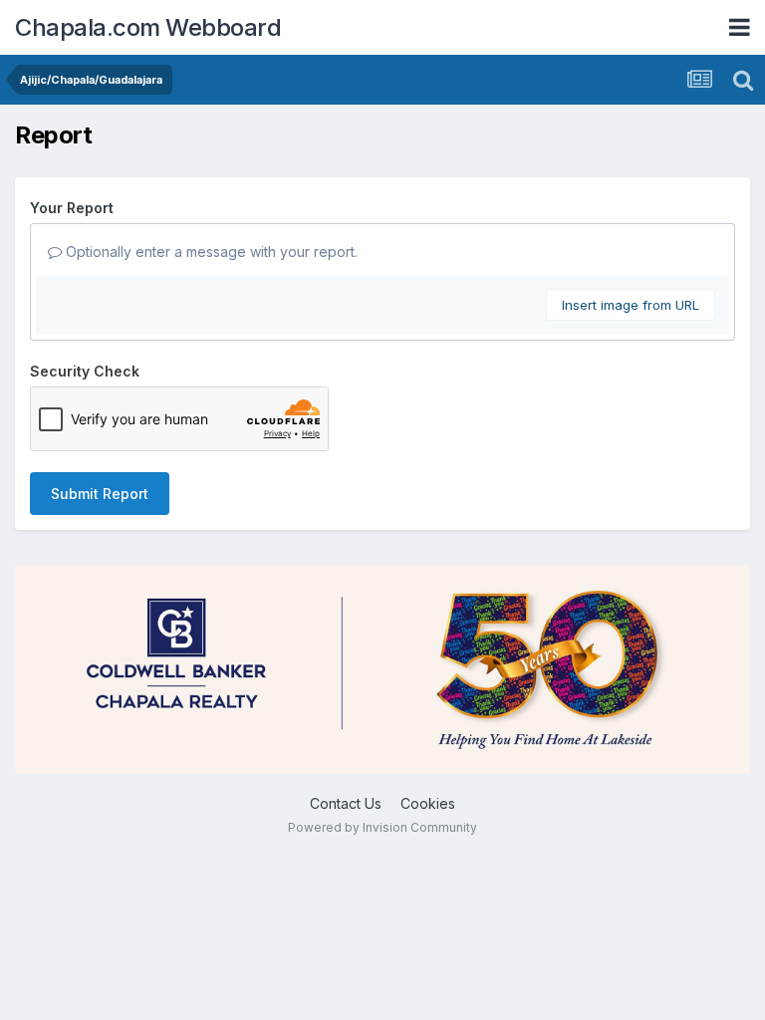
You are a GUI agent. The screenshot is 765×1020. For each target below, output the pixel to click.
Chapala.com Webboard (148, 27)
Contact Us (346, 803)
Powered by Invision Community (382, 827)
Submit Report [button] (99, 493)
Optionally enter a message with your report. (210, 251)
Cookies (427, 803)
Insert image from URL (630, 305)
